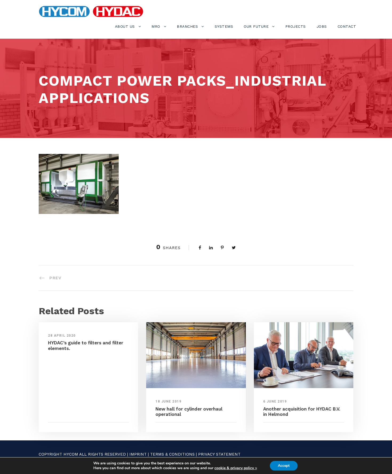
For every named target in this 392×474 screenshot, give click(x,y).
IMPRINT (138, 454)
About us (125, 26)
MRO (155, 26)
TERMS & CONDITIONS (172, 454)
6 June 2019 (275, 401)
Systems (224, 26)
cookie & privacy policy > (235, 468)
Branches (187, 26)
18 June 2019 (168, 401)
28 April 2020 (62, 335)
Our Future (256, 26)
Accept (284, 465)
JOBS (322, 26)
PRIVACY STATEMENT (219, 454)
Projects (295, 26)
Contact (347, 26)
